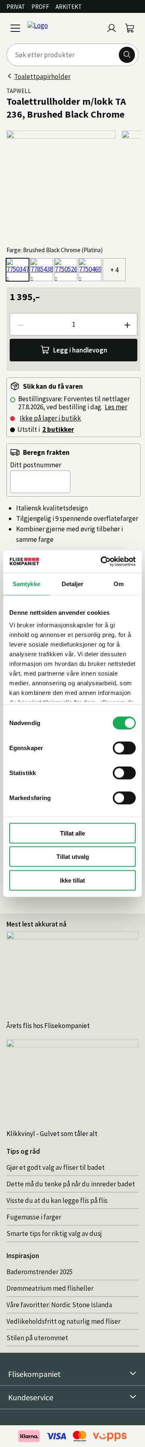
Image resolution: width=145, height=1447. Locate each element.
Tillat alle (72, 832)
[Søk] (127, 55)
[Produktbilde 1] (60, 185)
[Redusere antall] (20, 324)
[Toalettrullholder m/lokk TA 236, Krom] (66, 270)
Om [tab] (119, 583)
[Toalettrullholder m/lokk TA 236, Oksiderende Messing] (90, 270)
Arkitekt (69, 6)
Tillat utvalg (72, 856)
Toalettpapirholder (42, 76)
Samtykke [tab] (26, 583)
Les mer (116, 406)
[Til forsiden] (63, 28)
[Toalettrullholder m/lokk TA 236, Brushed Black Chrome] (17, 270)
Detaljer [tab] (73, 583)
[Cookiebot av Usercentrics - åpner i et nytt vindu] (102, 561)
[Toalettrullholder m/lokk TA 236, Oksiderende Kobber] (42, 270)
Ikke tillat (72, 880)
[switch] (124, 747)
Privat (15, 6)
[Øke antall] (127, 324)
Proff (40, 6)
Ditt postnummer (35, 465)
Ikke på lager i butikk (50, 418)
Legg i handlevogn (80, 350)
